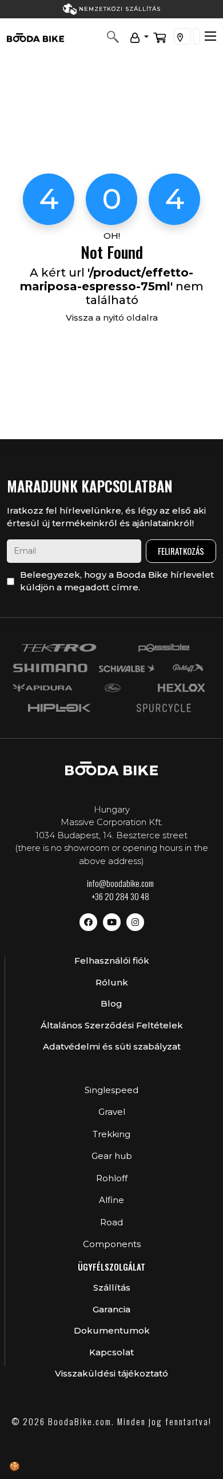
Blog (111, 1003)
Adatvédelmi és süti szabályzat (112, 1046)
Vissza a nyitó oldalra (112, 317)
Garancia (111, 1309)
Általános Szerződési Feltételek (112, 1025)
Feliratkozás (181, 551)
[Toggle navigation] (210, 36)
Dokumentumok (112, 1330)
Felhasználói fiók (111, 960)
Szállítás (111, 1287)
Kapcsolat (111, 1352)
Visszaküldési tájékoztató (111, 1373)
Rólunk (111, 982)
